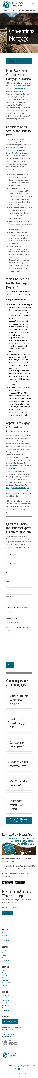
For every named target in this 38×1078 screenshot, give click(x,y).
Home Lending (6, 938)
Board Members (7, 1003)
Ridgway (5, 975)
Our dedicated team (12, 468)
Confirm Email (10, 596)
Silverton (5, 978)
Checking (5, 933)
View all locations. (8, 1034)
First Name (12, 555)
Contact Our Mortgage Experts (19, 820)
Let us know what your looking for (17, 628)
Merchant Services (8, 958)
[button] (33, 4)
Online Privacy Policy (19, 1066)
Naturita (4, 970)
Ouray (4, 973)
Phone (11, 573)
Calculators (6, 1000)
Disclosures (18, 1065)
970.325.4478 (12, 907)
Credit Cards (6, 940)
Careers (4, 1008)
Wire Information (7, 1029)
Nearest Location (12, 618)
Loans (4, 955)
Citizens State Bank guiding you (17, 153)
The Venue (5, 1010)
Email (9, 614)
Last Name (12, 564)
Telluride (5, 980)
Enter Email (9, 589)
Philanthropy (6, 1005)
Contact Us (7, 913)
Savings (4, 935)
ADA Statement (8, 1065)
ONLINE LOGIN (11, 1021)
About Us (5, 998)
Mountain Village (7, 983)
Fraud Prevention (29, 1065)
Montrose (5, 985)
